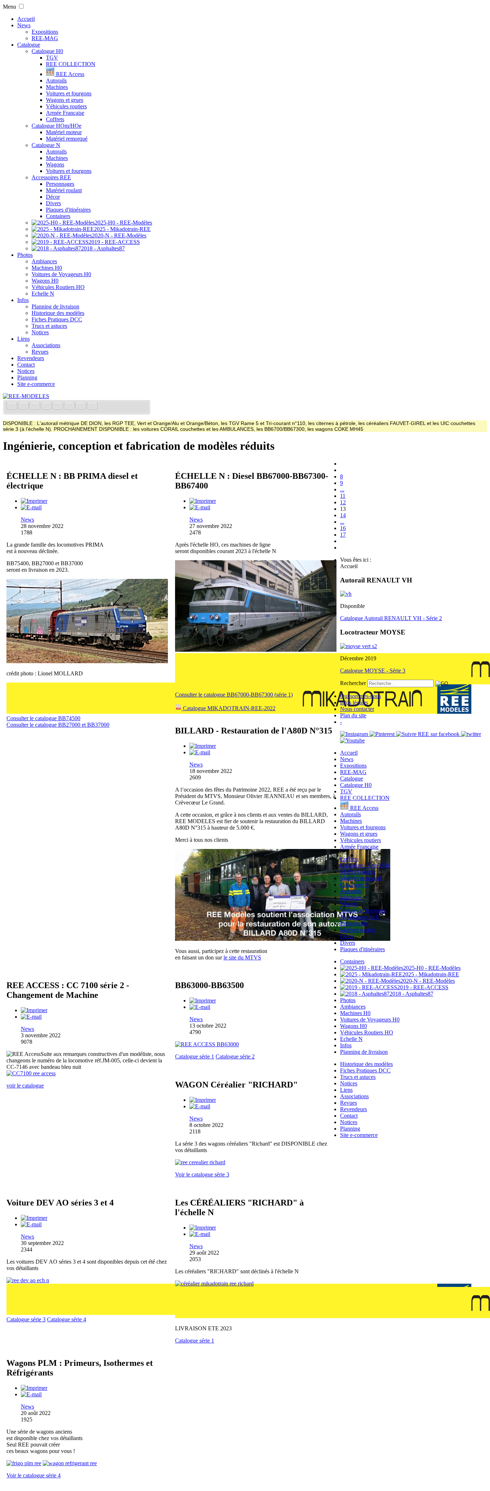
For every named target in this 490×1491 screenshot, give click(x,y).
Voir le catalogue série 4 (33, 1475)
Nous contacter (357, 709)
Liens (23, 339)
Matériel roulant (64, 190)
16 (343, 528)
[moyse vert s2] (358, 646)
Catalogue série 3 (26, 1319)
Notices (40, 332)
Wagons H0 (45, 281)
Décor (53, 197)
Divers (53, 203)
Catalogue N (46, 145)
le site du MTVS (242, 957)
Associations (46, 345)
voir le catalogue (25, 1085)
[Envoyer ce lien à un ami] (31, 507)
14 (343, 515)
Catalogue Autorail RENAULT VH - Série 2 (391, 618)
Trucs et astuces (49, 326)
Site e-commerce (36, 384)
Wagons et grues (64, 100)
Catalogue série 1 (194, 1056)
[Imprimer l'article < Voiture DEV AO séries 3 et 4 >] (34, 1218)
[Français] (12, 407)
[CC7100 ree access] (31, 1073)
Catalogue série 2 (235, 1056)
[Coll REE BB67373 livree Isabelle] (255, 650)
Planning (27, 377)
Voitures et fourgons (68, 93)
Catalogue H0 (47, 51)
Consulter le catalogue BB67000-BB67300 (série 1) (234, 695)
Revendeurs (30, 358)
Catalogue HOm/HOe (56, 126)
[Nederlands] (81, 407)
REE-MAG (45, 38)
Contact (26, 365)
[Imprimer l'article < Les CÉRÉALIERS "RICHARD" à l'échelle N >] (202, 1228)
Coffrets (55, 119)
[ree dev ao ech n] (27, 1280)
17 (343, 535)
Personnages (60, 184)
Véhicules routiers (66, 106)
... (342, 489)
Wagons (55, 164)
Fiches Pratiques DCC (57, 319)
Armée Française (65, 113)
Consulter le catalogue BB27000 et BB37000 (57, 725)
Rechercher (353, 683)
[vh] (346, 594)
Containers (58, 216)
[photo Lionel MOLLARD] (87, 661)
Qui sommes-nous (360, 696)
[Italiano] (47, 407)
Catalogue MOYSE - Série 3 (372, 670)
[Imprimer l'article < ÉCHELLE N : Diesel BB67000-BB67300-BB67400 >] (202, 501)
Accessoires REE (51, 177)
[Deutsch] (35, 407)
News (23, 25)
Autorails (56, 80)
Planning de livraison (55, 306)
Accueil (26, 19)
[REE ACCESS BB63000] (207, 1044)
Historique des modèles (58, 313)
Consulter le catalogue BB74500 (43, 718)
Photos (25, 255)
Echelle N (43, 294)
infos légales (354, 702)
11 (342, 496)
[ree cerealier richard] (200, 1162)
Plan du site (353, 715)
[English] (24, 407)
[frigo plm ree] (23, 1463)
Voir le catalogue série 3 (202, 1174)
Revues (40, 352)
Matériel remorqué (67, 139)
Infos (23, 300)
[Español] (58, 407)
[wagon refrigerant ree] (70, 1463)
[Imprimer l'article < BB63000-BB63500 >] (202, 1000)
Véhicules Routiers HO (58, 287)
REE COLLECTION (70, 64)
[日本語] (92, 407)
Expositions (45, 32)
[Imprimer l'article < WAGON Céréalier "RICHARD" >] (202, 1100)
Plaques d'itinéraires (68, 210)
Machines (57, 87)
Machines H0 (47, 268)
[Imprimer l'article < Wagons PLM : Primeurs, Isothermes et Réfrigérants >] (34, 1388)
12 (343, 502)
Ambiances (44, 261)
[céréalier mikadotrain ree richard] (214, 1283)
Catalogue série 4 (66, 1319)
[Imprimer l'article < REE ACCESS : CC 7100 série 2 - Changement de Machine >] (34, 1010)
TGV (52, 58)
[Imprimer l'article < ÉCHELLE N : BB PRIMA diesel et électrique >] (34, 501)
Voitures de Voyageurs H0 (61, 274)
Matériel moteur (64, 132)
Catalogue (28, 45)
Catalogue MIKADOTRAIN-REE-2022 (228, 708)
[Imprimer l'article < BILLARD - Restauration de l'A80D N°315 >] (202, 746)
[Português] (70, 407)
